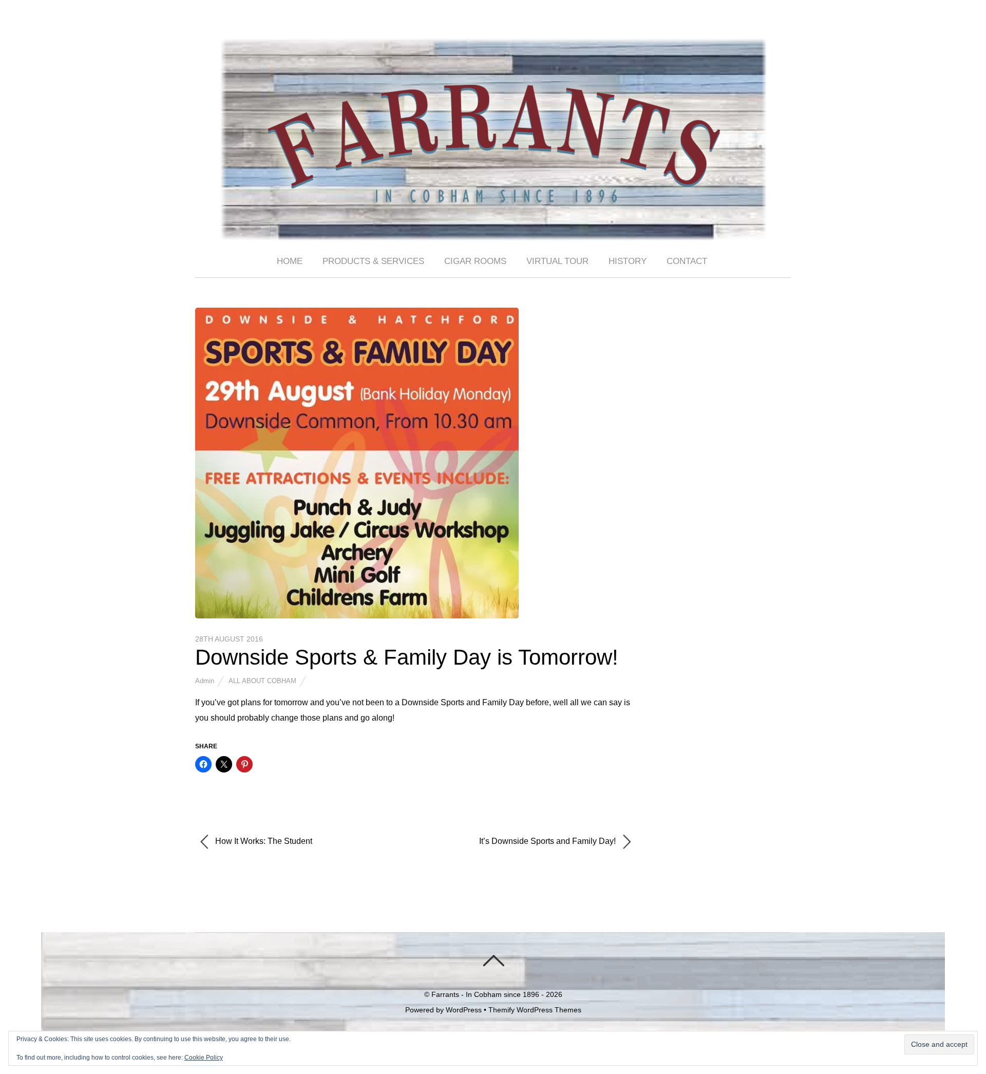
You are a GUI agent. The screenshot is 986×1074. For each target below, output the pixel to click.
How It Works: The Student (262, 841)
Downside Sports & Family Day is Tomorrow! (406, 657)
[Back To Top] (493, 960)
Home (289, 261)
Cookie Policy (203, 1057)
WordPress (464, 1010)
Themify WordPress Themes (534, 1010)
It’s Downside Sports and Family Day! (548, 841)
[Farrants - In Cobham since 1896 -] (493, 232)
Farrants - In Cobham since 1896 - (487, 994)
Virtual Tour (557, 261)
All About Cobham (262, 681)
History (628, 261)
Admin (204, 681)
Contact (687, 261)
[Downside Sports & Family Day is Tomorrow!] (357, 615)
